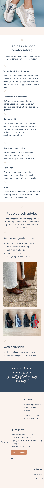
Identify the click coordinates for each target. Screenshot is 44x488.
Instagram (38, 478)
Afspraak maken (19, 452)
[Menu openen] (41, 5)
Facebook (38, 474)
